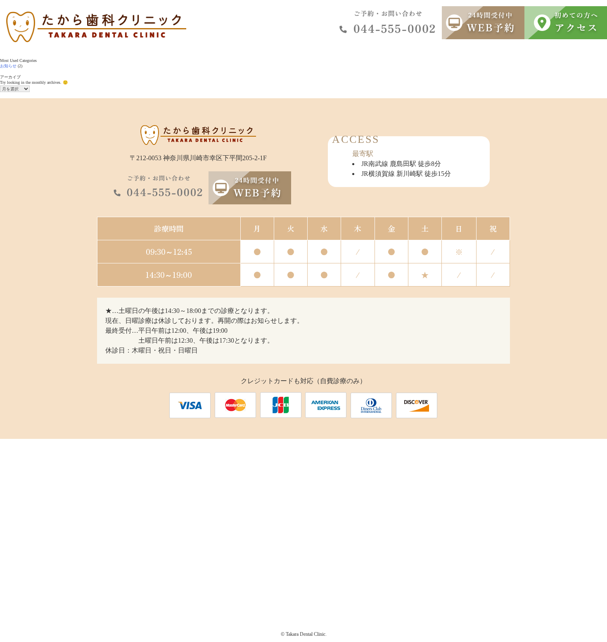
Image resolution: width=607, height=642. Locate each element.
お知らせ (8, 66)
